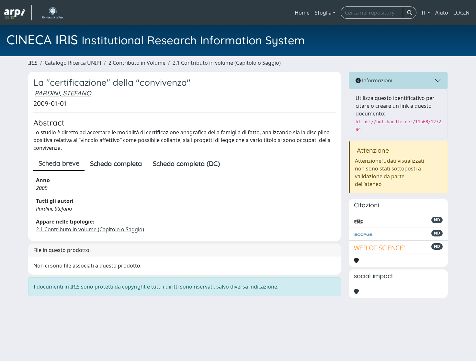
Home (302, 12)
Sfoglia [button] (323, 12)
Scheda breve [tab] (59, 163)
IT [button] (424, 12)
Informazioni (376, 80)
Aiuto (441, 12)
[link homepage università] (52, 12)
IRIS (33, 62)
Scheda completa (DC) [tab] (186, 163)
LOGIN (461, 12)
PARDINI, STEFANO (63, 93)
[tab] (230, 163)
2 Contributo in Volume (136, 62)
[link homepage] (18, 12)
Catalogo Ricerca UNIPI (73, 62)
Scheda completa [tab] (116, 163)
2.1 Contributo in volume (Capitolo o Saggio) (227, 62)
